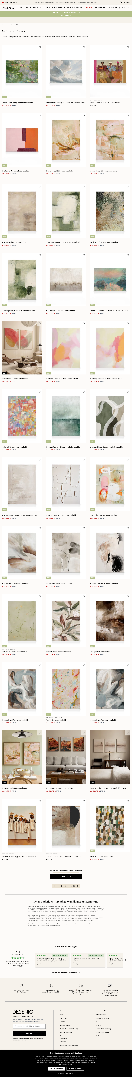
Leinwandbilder (58, 8)
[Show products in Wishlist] (123, 7)
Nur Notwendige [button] (75, 1068)
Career (62, 1022)
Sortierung (97, 20)
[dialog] (66, 1063)
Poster (47, 8)
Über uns (63, 1011)
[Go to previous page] (54, 886)
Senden (29, 1033)
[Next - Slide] (125, 960)
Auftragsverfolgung (102, 1018)
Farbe (52, 20)
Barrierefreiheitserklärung (69, 1029)
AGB (97, 1022)
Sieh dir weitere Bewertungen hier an (66, 972)
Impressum (63, 1018)
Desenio (4, 25)
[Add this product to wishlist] (39, 47)
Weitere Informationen (66, 1064)
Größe (81, 20)
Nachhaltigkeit (65, 1025)
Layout (66, 20)
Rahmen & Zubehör (74, 8)
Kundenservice (101, 1014)
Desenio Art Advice (102, 1011)
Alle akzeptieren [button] (56, 1068)
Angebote (89, 8)
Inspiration (112, 8)
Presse (62, 1014)
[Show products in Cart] (128, 7)
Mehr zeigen (66, 877)
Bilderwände (100, 8)
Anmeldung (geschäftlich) (69, 1045)
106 (74, 886)
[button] (66, 1073)
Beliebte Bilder (25, 8)
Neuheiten (37, 8)
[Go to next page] (78, 886)
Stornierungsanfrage (103, 1032)
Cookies (98, 1025)
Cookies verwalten (102, 1036)
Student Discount (66, 1032)
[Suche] (119, 8)
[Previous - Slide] (32, 960)
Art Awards (63, 1042)
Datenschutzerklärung (25, 1038)
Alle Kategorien (35, 20)
